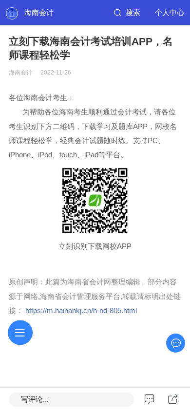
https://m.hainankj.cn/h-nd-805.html (81, 311)
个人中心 (169, 13)
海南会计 (39, 13)
